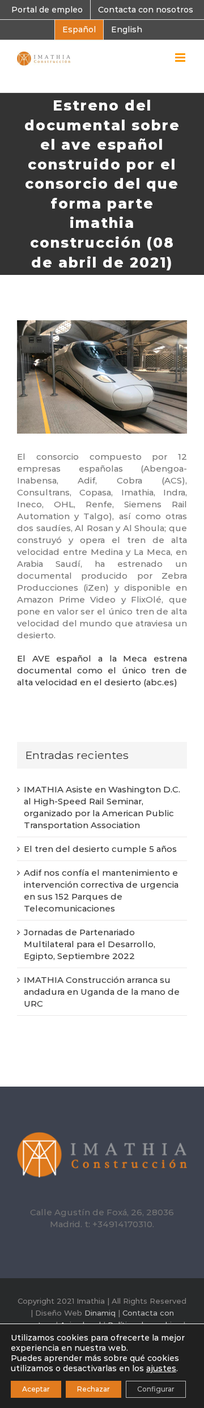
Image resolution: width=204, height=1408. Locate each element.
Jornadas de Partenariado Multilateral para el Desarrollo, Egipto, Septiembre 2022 (89, 944)
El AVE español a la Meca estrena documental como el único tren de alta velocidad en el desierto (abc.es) (102, 670)
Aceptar (36, 1389)
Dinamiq (100, 1312)
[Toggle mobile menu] (181, 57)
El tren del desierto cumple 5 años (100, 848)
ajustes (161, 1368)
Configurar (156, 1389)
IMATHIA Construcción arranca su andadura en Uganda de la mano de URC (102, 991)
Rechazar (93, 1389)
